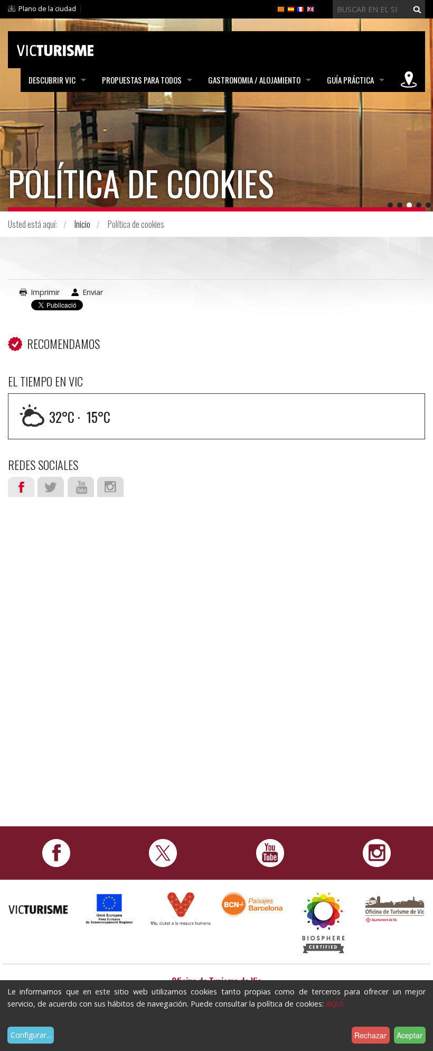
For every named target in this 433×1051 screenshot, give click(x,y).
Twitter (50, 487)
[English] (310, 8)
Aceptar (409, 1035)
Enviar (92, 292)
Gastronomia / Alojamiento (254, 80)
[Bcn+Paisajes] (252, 904)
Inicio (82, 224)
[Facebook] (56, 852)
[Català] (281, 8)
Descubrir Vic (52, 80)
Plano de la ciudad (47, 8)
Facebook (21, 487)
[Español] (291, 8)
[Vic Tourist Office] (394, 908)
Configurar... (31, 1035)
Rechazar (370, 1035)
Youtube (81, 487)
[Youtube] (270, 852)
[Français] (300, 8)
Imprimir (45, 292)
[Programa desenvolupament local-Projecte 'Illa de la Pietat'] (109, 909)
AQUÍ (335, 1004)
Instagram (110, 487)
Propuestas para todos (142, 80)
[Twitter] (163, 852)
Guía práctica (350, 80)
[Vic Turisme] (55, 48)
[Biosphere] (323, 922)
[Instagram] (377, 852)
